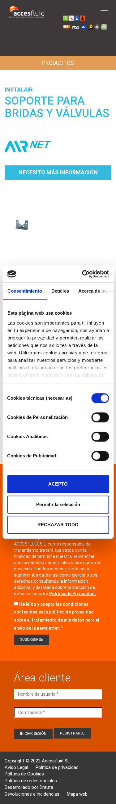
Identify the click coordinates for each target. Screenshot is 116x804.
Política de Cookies (24, 774)
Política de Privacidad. (72, 593)
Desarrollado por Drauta (29, 787)
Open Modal (22, 224)
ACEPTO (58, 484)
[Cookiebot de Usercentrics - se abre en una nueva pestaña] (82, 274)
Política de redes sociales (31, 781)
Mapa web (77, 794)
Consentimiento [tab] (24, 291)
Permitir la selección (58, 504)
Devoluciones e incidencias (32, 794)
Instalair (18, 89)
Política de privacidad (57, 767)
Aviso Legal (16, 767)
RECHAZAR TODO (58, 524)
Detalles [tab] (60, 291)
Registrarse (72, 733)
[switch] (100, 417)
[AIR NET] (28, 149)
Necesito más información (58, 172)
